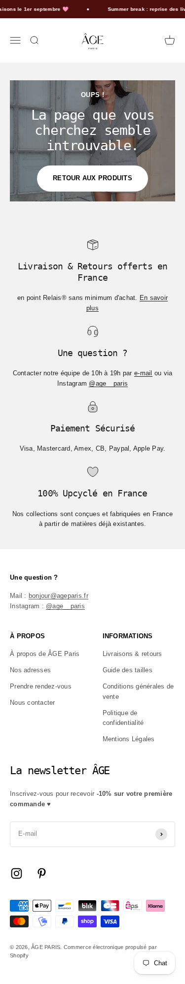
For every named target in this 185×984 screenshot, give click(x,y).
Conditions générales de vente (138, 691)
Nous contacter (32, 702)
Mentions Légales (129, 739)
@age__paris (108, 383)
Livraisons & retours (132, 653)
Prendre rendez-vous (41, 686)
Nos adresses (30, 670)
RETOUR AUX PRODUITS (92, 178)
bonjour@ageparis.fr (58, 595)
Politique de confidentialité (123, 718)
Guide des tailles (127, 670)
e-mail (143, 373)
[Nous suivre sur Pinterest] (41, 873)
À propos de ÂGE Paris (44, 653)
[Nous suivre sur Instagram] (16, 873)
